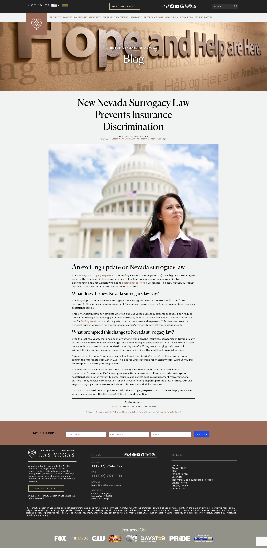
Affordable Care (153, 17)
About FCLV (171, 17)
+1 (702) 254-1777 (38, 5)
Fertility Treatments (116, 17)
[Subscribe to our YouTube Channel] (177, 7)
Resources (186, 17)
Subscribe (202, 434)
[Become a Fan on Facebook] (172, 7)
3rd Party (136, 17)
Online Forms (179, 482)
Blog (174, 470)
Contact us (78, 390)
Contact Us (116, 407)
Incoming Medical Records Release (192, 479)
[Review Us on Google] (182, 7)
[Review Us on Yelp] (186, 7)
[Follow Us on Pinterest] (167, 7)
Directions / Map (100, 498)
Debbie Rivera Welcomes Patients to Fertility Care (155, 412)
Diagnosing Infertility (87, 17)
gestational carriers (133, 282)
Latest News (118, 139)
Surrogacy (130, 139)
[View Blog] (194, 7)
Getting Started (124, 6)
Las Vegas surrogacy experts (94, 275)
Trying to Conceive (61, 17)
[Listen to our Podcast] (190, 7)
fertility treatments (92, 321)
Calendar (177, 476)
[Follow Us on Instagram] (163, 7)
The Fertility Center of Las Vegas (151, 139)
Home (175, 465)
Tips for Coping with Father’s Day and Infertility (110, 412)
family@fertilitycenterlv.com (106, 485)
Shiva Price (126, 136)
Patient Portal (203, 17)
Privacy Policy (180, 485)
